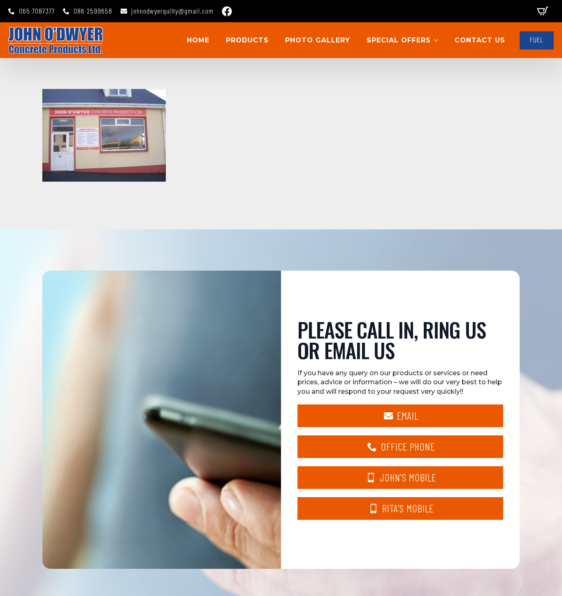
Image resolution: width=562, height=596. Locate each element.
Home (198, 40)
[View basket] (543, 11)
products (247, 40)
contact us (480, 40)
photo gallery (317, 40)
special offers (399, 40)
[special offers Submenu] (438, 40)
